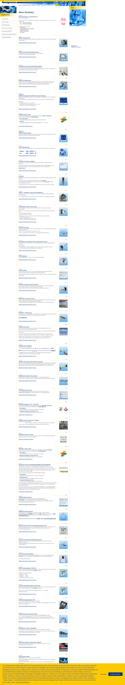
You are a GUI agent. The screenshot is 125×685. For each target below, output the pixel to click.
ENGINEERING (6, 25)
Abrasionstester (23, 477)
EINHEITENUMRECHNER (9, 34)
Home (20, 5)
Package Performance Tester (27, 480)
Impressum (44, 5)
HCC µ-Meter (23, 408)
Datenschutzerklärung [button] (23, 682)
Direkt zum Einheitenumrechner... (26, 439)
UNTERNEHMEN (6, 37)
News (28, 5)
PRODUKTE (5, 19)
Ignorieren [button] (104, 674)
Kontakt (24, 5)
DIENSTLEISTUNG (7, 28)
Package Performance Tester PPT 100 (29, 411)
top (66, 78)
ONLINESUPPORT (7, 31)
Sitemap (33, 5)
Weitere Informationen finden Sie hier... (28, 42)
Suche (57, 5)
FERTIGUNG (5, 22)
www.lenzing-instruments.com (25, 126)
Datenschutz (51, 5)
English (38, 5)
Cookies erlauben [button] (115, 674)
